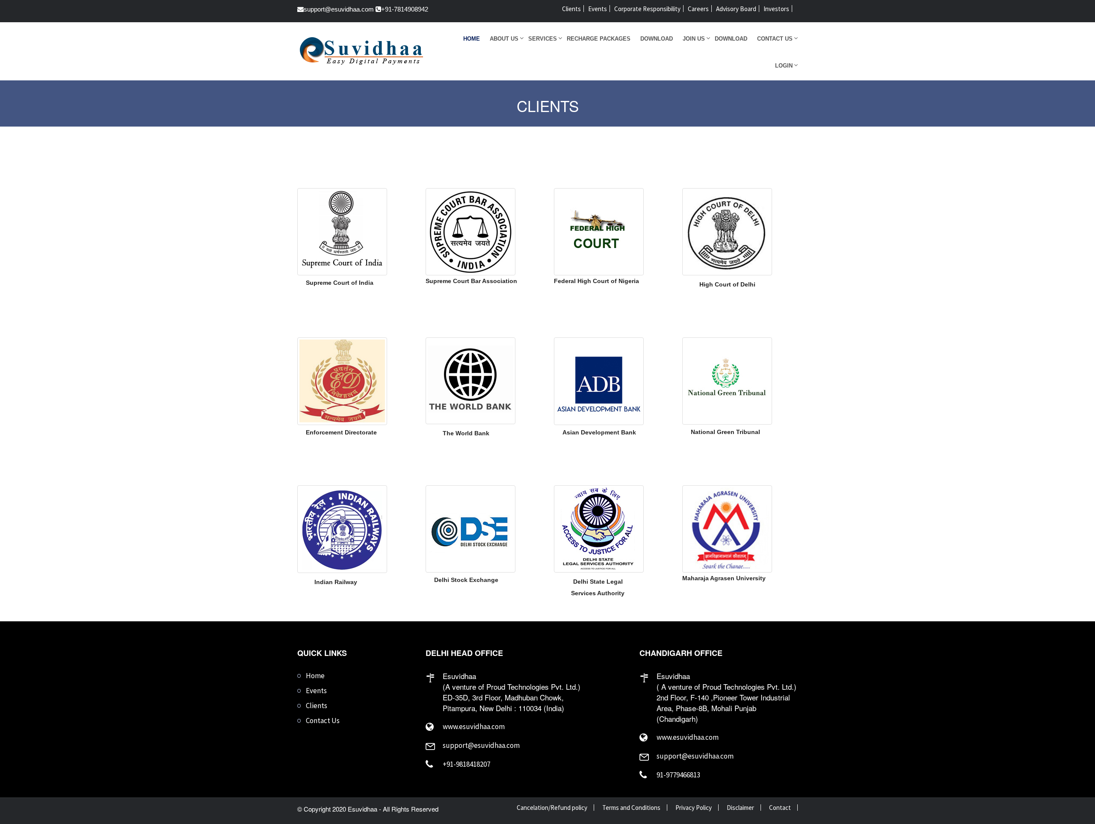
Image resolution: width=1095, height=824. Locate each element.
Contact (780, 807)
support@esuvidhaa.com (339, 9)
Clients (571, 9)
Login (784, 65)
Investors (776, 9)
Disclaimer (740, 807)
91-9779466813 (678, 775)
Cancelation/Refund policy (552, 807)
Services (542, 38)
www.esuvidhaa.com (474, 726)
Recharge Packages (598, 38)
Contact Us (775, 38)
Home (471, 38)
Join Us (694, 38)
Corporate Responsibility (647, 9)
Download (656, 38)
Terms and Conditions (631, 807)
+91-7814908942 (404, 9)
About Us (504, 38)
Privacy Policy (693, 807)
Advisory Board (736, 9)
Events (597, 9)
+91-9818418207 (466, 764)
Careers (698, 9)
